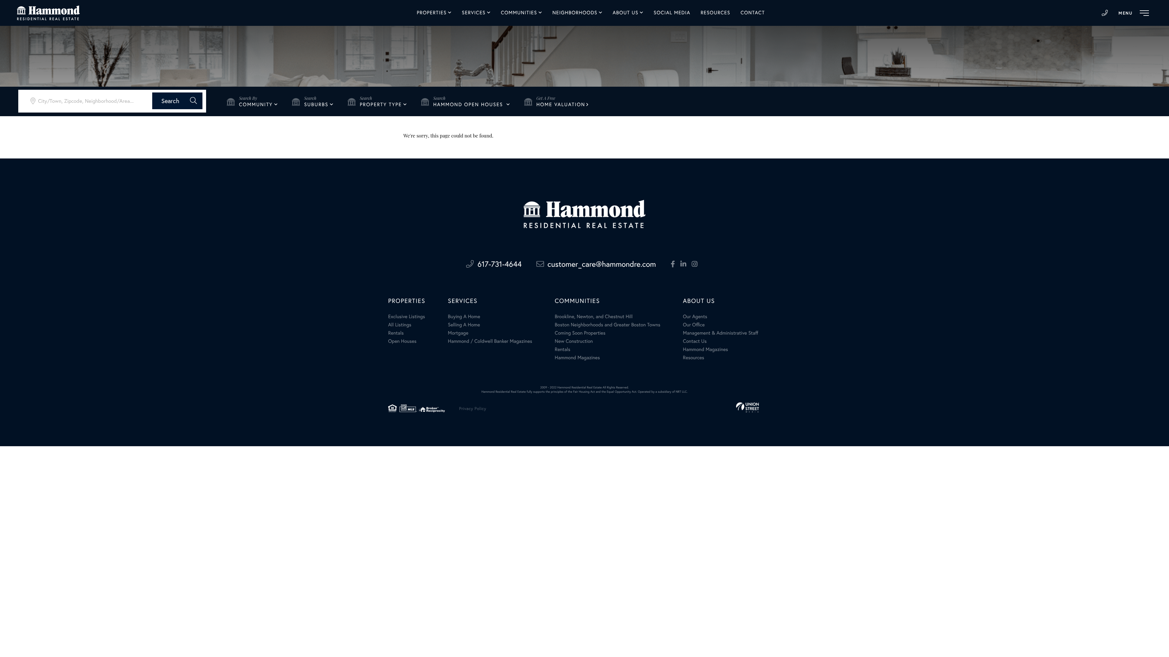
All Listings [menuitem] (399, 325)
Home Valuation (560, 104)
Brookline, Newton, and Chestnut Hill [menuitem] (594, 316)
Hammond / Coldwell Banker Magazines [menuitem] (490, 341)
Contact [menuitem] (753, 13)
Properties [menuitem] (432, 13)
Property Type (381, 104)
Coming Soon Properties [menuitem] (580, 333)
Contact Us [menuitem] (695, 341)
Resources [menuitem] (715, 13)
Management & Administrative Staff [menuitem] (720, 333)
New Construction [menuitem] (574, 341)
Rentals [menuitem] (396, 333)
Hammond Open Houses (469, 104)
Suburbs (316, 104)
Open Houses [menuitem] (402, 341)
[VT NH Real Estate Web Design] (747, 407)
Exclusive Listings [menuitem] (406, 316)
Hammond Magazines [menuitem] (577, 357)
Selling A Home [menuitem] (464, 325)
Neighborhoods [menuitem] (574, 13)
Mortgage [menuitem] (458, 333)
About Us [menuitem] (625, 13)
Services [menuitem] (474, 13)
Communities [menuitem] (519, 13)
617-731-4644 (1105, 13)
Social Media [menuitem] (672, 13)
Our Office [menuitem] (694, 325)
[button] (177, 100)
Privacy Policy (472, 408)
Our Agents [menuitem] (695, 316)
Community (256, 104)
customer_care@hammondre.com (602, 264)
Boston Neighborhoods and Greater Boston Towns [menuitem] (607, 325)
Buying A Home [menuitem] (464, 316)
